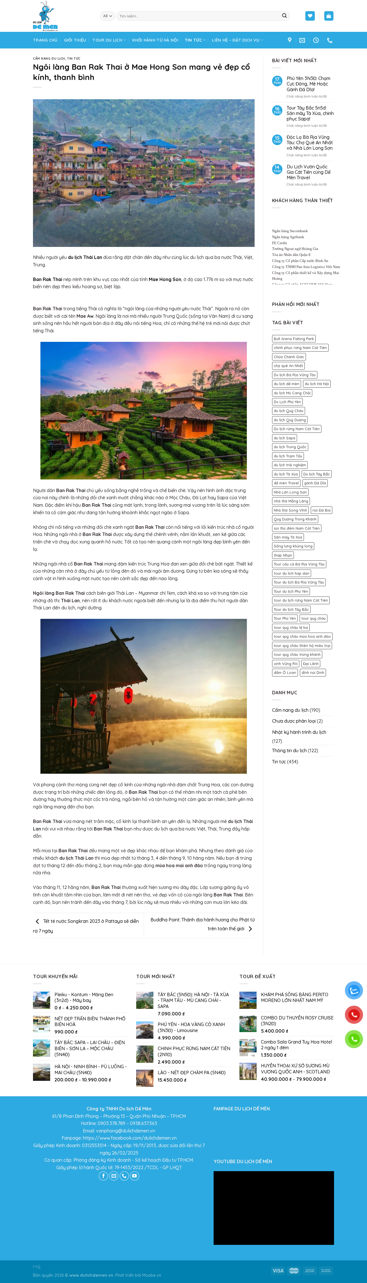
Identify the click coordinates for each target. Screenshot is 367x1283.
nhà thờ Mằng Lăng (291, 501)
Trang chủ (45, 40)
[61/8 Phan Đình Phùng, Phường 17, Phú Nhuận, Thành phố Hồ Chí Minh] (290, 40)
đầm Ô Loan (285, 672)
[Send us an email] (113, 1176)
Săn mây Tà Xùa (288, 537)
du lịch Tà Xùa (286, 474)
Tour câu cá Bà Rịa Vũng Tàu (299, 564)
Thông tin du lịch (289, 750)
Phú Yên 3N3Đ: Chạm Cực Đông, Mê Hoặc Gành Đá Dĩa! (308, 84)
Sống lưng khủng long (293, 546)
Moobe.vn (151, 1275)
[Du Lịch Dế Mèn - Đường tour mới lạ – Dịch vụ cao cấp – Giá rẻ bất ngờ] (62, 16)
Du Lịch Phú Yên (287, 401)
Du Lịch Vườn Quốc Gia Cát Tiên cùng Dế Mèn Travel (309, 172)
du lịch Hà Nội (317, 383)
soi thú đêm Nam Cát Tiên (297, 528)
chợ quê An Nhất (288, 365)
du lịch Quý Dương (290, 420)
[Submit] (284, 16)
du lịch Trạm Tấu (288, 456)
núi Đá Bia (322, 510)
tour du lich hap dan (291, 573)
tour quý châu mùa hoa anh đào (302, 636)
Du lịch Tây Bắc (316, 474)
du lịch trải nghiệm (290, 465)
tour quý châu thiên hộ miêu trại (302, 645)
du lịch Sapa (284, 438)
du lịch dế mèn (286, 383)
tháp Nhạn (283, 555)
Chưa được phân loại (294, 721)
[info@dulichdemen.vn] (303, 40)
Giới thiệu (75, 40)
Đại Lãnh (311, 663)
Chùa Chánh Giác (289, 356)
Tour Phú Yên (285, 618)
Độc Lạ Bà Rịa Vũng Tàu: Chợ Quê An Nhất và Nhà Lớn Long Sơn (310, 142)
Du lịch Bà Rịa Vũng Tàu (295, 375)
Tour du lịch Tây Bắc (291, 609)
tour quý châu (313, 618)
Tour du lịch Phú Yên (291, 591)
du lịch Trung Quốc (290, 446)
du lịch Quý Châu (288, 410)
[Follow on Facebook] (103, 1176)
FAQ (37, 1266)
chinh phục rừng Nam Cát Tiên (300, 347)
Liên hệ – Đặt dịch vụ (235, 40)
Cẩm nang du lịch (49, 58)
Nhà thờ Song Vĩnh (290, 510)
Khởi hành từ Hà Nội (155, 40)
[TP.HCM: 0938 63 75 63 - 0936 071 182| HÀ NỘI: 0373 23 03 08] (330, 40)
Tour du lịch (107, 40)
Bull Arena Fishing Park (294, 338)
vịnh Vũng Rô (286, 663)
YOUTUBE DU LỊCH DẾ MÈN (243, 1161)
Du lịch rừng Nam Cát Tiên (297, 428)
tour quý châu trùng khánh (297, 654)
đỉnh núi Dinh (313, 672)
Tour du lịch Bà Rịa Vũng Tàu (299, 582)
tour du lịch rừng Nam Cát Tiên (301, 600)
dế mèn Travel (286, 483)
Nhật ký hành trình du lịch (299, 732)
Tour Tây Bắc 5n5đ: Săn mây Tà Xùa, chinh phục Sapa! (310, 113)
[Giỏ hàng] (329, 16)
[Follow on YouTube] (134, 1176)
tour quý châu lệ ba (291, 627)
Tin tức (193, 40)
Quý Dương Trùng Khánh (295, 519)
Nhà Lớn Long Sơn (290, 492)
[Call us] (124, 1176)
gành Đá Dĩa (315, 483)
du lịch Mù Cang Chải (292, 393)
